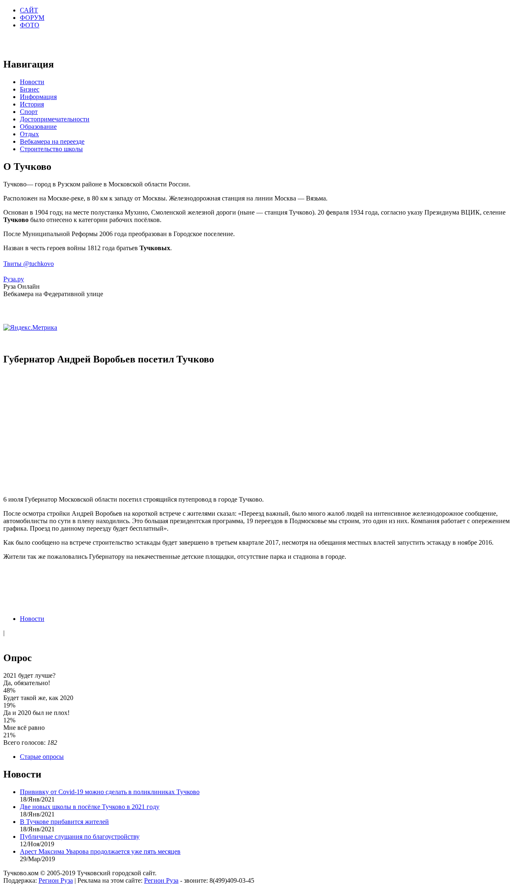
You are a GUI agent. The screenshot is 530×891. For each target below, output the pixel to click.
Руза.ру (13, 279)
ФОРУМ (32, 17)
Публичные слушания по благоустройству (80, 836)
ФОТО (29, 25)
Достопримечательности (54, 119)
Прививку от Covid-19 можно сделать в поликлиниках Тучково (110, 791)
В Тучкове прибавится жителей (64, 821)
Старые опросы (42, 756)
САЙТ (29, 10)
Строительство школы (51, 148)
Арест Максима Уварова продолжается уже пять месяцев (100, 851)
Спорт (29, 111)
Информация (38, 96)
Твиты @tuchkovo (28, 263)
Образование (38, 126)
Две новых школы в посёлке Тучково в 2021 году (89, 806)
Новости (32, 81)
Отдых (29, 134)
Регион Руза (56, 880)
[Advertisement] (265, 431)
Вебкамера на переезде (52, 141)
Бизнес (29, 89)
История (32, 104)
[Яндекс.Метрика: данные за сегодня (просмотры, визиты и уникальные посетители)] (30, 327)
